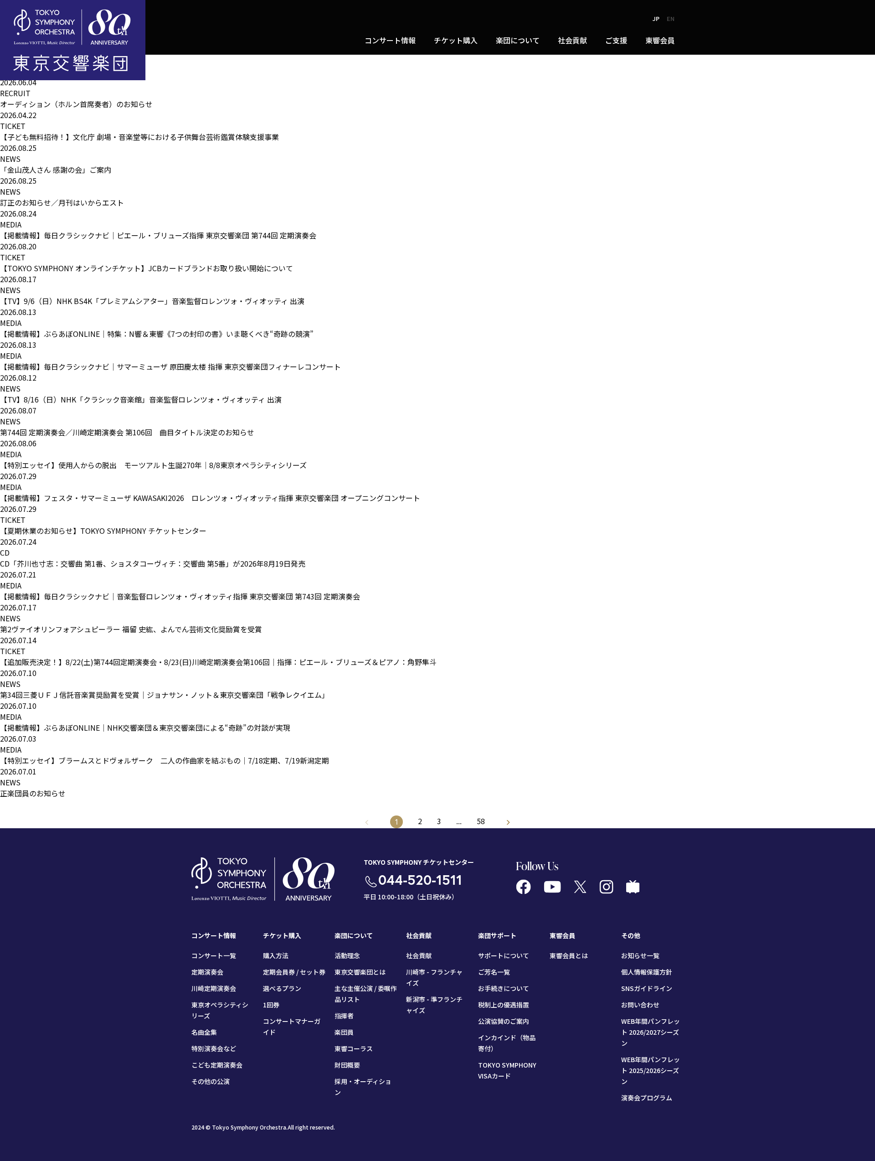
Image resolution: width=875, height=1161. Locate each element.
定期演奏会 (207, 971)
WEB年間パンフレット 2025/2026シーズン (650, 1070)
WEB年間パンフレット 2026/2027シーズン (650, 1032)
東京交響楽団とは (360, 971)
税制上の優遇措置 (503, 1004)
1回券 (271, 1004)
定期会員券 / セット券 (294, 971)
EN (670, 18)
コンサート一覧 (213, 955)
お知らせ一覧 (640, 955)
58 (481, 820)
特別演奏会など (213, 1048)
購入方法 (275, 955)
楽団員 (344, 1032)
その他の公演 (210, 1081)
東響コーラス (354, 1048)
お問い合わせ (640, 1004)
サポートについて (503, 955)
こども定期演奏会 (216, 1064)
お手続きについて (503, 988)
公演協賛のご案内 (503, 1021)
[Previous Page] (508, 821)
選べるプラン (282, 988)
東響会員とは (569, 955)
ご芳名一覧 (494, 971)
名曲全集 (204, 1032)
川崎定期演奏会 (213, 988)
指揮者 (344, 1015)
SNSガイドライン (646, 988)
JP (656, 18)
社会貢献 (419, 955)
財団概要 (347, 1064)
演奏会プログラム (646, 1097)
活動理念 (347, 955)
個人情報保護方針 (646, 971)
